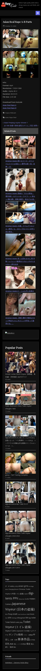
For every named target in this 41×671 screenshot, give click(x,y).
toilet (33, 618)
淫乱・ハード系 (18, 644)
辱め (14, 647)
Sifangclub (21, 618)
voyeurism (20, 631)
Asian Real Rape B (9, 108)
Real (14, 117)
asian (7, 117)
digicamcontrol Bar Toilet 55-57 (16, 504)
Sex (6, 618)
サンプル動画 (16, 634)
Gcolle (27, 599)
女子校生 (32, 640)
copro (26, 594)
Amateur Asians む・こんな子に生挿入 (19, 291)
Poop (10, 614)
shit (9, 617)
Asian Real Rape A (9, 105)
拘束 (11, 644)
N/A (6, 614)
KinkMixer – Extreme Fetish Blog (16, 663)
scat (15, 613)
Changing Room (13, 589)
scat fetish (30, 614)
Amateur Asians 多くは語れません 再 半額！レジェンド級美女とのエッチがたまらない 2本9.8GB (20, 261)
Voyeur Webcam (10, 113)
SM (26, 618)
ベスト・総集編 (28, 635)
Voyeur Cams (10, 631)
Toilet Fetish (10, 622)
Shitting (14, 618)
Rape (11, 117)
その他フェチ (29, 631)
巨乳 (7, 643)
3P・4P (7, 586)
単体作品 (24, 639)
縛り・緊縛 (9, 647)
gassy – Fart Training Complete (16, 475)
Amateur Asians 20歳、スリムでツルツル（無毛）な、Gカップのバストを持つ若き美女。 (20, 229)
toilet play (19, 622)
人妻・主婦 (13, 640)
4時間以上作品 (14, 586)
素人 (32, 644)
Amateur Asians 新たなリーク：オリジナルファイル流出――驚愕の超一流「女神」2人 (20, 164)
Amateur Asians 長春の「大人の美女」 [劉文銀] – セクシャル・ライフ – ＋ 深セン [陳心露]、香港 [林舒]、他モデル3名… (20, 196)
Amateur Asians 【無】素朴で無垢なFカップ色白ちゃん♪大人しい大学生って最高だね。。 (20, 321)
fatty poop (21, 599)
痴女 (28, 643)
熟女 (24, 644)
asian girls (23, 586)
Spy (29, 618)
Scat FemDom (22, 614)
